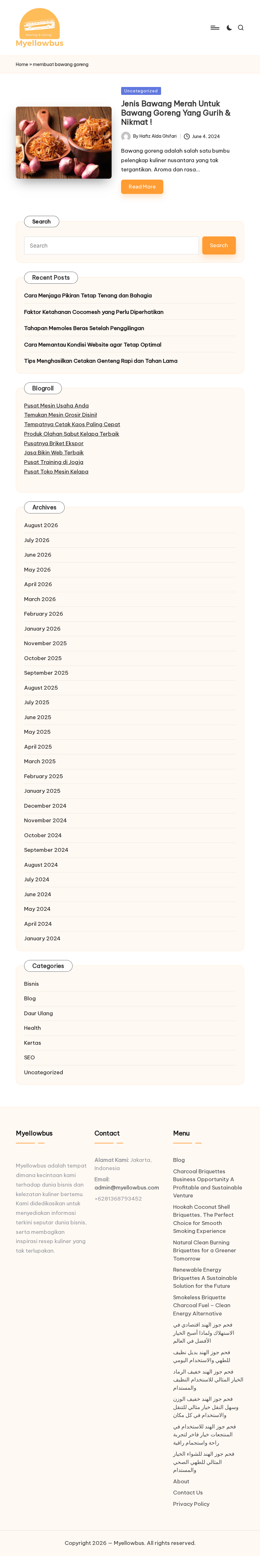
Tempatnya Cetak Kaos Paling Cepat (72, 424)
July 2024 (36, 879)
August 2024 (41, 864)
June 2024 (37, 894)
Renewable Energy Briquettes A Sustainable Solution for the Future (205, 1277)
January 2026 (42, 628)
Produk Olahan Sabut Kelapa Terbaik (71, 433)
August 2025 (41, 687)
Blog (30, 998)
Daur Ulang (38, 1013)
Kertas (32, 1042)
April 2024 (38, 923)
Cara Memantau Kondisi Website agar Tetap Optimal (92, 344)
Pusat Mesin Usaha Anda (56, 405)
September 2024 (46, 849)
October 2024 (43, 835)
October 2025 (43, 658)
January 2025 (42, 790)
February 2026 (43, 613)
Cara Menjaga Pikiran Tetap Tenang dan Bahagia (88, 295)
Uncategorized (141, 90)
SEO (29, 1057)
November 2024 (45, 820)
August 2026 (41, 525)
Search (41, 221)
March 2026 (40, 599)
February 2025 (43, 776)
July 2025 (36, 702)
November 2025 (45, 643)
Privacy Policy (191, 1503)
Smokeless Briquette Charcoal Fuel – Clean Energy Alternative (202, 1305)
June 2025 (37, 717)
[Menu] (214, 27)
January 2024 (42, 938)
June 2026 (37, 554)
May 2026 (37, 569)
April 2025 (38, 746)
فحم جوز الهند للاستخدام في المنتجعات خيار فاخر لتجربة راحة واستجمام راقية (204, 1434)
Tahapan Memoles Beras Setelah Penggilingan (84, 328)
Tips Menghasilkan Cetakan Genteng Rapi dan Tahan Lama (101, 360)
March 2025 (40, 761)
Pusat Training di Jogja (53, 462)
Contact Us (188, 1492)
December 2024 (45, 805)
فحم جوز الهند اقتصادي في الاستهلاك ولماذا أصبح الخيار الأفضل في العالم (203, 1332)
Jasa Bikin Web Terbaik (54, 452)
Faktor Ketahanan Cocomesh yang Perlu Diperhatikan (94, 311)
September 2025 (46, 672)
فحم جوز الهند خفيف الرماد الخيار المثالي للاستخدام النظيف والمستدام (208, 1379)
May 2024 (37, 908)
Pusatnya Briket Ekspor (54, 443)
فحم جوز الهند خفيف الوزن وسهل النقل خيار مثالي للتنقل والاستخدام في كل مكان (205, 1407)
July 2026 (36, 540)
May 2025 (37, 731)
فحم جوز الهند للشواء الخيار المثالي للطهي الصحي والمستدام (203, 1461)
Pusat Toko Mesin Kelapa (56, 471)
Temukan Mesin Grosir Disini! (60, 414)
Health (32, 1027)
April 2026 (38, 584)
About (181, 1481)
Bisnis (31, 983)
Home (22, 64)
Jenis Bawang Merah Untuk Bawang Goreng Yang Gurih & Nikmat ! (176, 113)
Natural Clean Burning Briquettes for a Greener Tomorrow (204, 1250)
